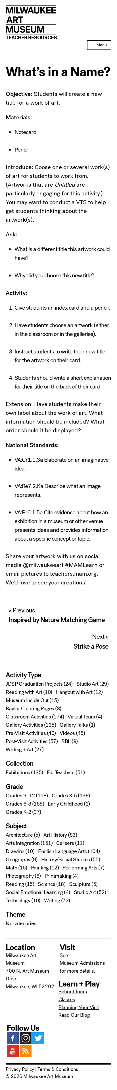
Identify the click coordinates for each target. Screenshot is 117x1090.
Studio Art (87, 684)
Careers (65, 843)
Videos (67, 733)
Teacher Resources (31, 37)
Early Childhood (65, 804)
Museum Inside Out (27, 700)
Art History (55, 835)
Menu (102, 44)
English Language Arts (62, 851)
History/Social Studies (65, 859)
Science (46, 884)
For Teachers (61, 772)
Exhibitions (18, 772)
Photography (20, 876)
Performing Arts (79, 867)
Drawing (15, 851)
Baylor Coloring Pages (30, 708)
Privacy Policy (20, 1069)
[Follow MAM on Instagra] (26, 1042)
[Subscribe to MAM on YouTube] (13, 1055)
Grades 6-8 (18, 804)
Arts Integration (22, 843)
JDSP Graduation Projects (34, 684)
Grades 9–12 (20, 795)
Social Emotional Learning (34, 892)
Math (11, 867)
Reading (15, 884)
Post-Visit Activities (27, 741)
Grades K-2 (18, 812)
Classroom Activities (28, 716)
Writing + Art (20, 749)
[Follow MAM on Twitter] (38, 1042)
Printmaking (58, 876)
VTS (81, 202)
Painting (40, 867)
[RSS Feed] (26, 1055)
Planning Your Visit (78, 1007)
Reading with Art (24, 692)
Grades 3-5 (64, 795)
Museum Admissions (82, 963)
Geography (18, 859)
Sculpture (80, 884)
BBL (66, 741)
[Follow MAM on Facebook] (13, 1042)
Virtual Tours (81, 716)
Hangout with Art (74, 692)
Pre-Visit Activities (26, 733)
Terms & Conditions (57, 1069)
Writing (52, 900)
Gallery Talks (74, 725)
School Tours (72, 991)
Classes (66, 999)
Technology (18, 900)
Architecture (19, 835)
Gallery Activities (24, 725)
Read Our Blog (74, 1015)
